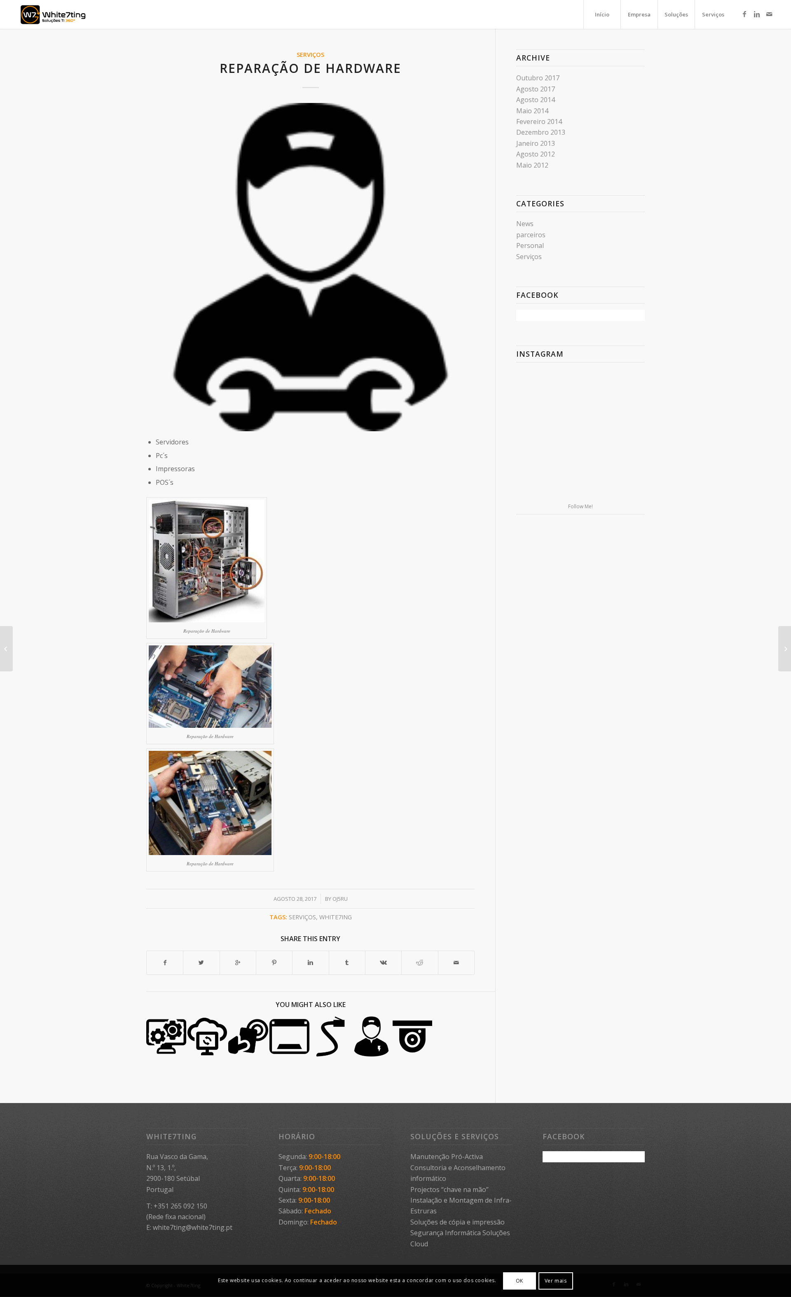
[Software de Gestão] (289, 1036)
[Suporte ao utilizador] (371, 1036)
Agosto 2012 (535, 154)
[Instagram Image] (624, 389)
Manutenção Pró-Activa (446, 1156)
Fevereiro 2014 (539, 121)
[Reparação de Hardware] (310, 267)
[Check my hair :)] (624, 477)
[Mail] (769, 14)
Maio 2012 (532, 165)
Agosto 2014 (535, 99)
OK (519, 1280)
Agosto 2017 (535, 88)
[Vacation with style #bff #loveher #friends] (580, 390)
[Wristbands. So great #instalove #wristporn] (624, 433)
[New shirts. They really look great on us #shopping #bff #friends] (537, 389)
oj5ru (340, 898)
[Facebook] (744, 14)
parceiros (530, 234)
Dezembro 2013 (540, 132)
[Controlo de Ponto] (248, 1036)
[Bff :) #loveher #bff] (537, 433)
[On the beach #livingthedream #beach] (580, 434)
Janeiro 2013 (535, 143)
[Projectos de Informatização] (166, 1036)
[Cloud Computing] (207, 1036)
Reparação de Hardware (310, 68)
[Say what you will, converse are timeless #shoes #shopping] (580, 478)
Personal (530, 245)
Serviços (310, 54)
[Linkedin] (757, 14)
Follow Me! (580, 506)
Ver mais (556, 1280)
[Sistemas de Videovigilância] (413, 1036)
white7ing (335, 917)
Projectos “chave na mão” (449, 1189)
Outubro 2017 (537, 77)
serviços (302, 917)
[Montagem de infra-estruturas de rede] (331, 1036)
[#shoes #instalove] (537, 477)
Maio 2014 (532, 110)
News (525, 223)
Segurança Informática (445, 1232)
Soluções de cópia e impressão (457, 1222)
